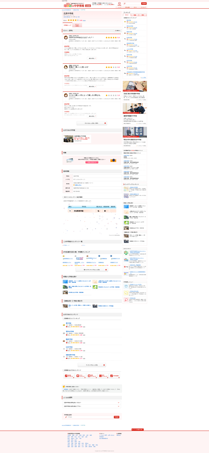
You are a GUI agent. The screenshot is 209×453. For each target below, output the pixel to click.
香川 (90, 445)
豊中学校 (68, 323)
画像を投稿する (92, 162)
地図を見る (78, 185)
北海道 (65, 16)
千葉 (80, 438)
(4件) (136, 33)
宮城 (80, 435)
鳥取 (69, 445)
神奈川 (72, 438)
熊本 (79, 446)
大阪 (69, 443)
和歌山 (86, 443)
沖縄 (94, 446)
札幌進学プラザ (114, 262)
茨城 (69, 440)
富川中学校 (129, 60)
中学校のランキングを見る (136, 284)
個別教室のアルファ (91, 262)
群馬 (72, 440)
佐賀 (72, 446)
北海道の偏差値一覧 (134, 194)
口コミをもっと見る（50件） (92, 123)
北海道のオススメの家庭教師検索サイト (137, 272)
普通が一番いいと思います (78, 67)
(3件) (136, 50)
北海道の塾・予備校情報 (135, 265)
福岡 (69, 446)
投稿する (118, 30)
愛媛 (93, 445)
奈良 (83, 443)
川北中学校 (129, 66)
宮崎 (86, 446)
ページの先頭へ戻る (138, 429)
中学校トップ (67, 25)
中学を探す (127, 7)
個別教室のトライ (67, 262)
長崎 (76, 446)
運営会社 (119, 435)
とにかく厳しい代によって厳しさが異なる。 (85, 95)
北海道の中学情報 (134, 187)
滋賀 (79, 443)
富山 (76, 436)
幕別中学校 (129, 54)
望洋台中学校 (70, 331)
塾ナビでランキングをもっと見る (92, 269)
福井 (83, 436)
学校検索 (144, 3)
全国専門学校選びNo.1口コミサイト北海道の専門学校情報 (138, 252)
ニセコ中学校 (130, 49)
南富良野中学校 (70, 355)
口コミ (135, 7)
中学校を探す (133, 298)
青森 (73, 435)
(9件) (136, 27)
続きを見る (91, 58)
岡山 (76, 445)
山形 (87, 435)
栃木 (76, 440)
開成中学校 (69, 339)
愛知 (69, 441)
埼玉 (77, 438)
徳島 (86, 445)
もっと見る (143, 77)
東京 (69, 438)
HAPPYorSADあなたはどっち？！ (81, 37)
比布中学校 (69, 347)
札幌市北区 (68, 16)
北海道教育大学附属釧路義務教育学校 (136, 72)
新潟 (69, 436)
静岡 (76, 441)
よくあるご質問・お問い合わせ (106, 435)
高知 (97, 445)
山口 (83, 445)
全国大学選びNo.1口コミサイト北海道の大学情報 (137, 258)
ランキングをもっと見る (92, 365)
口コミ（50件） (77, 25)
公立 (76, 16)
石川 (79, 436)
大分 (83, 446)
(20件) (136, 73)
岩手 (77, 435)
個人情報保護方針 (103, 438)
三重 (79, 441)
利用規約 (66, 389)
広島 (79, 445)
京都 (76, 443)
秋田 (84, 435)
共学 (79, 16)
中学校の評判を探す (134, 291)
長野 (72, 436)
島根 (72, 445)
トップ (119, 7)
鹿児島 (90, 446)
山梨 (86, 436)
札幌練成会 (101, 262)
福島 (91, 435)
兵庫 (72, 443)
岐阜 (72, 441)
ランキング (143, 7)
